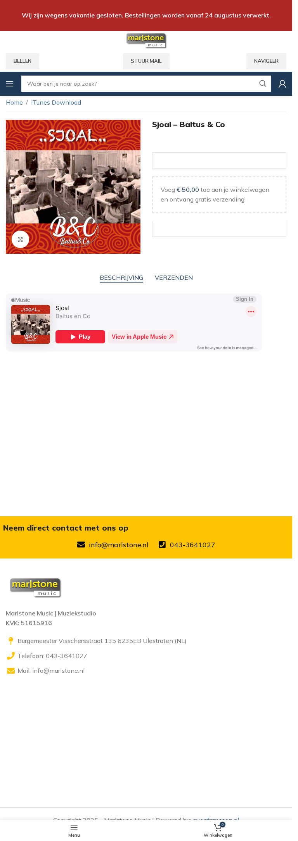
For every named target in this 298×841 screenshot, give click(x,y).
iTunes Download (56, 102)
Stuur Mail (146, 61)
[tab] (121, 277)
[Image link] (35, 586)
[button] (13, 187)
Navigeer (266, 61)
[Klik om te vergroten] (20, 239)
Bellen (22, 61)
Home (14, 102)
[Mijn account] (282, 83)
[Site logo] (146, 40)
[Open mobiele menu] (9, 83)
